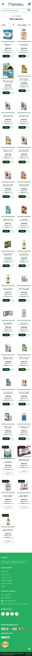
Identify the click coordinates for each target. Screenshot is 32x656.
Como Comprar (5, 574)
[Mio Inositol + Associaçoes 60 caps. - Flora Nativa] (28, 335)
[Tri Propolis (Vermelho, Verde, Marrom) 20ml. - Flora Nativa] (28, 231)
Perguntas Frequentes (6, 583)
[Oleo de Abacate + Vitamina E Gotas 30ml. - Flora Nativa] (12, 300)
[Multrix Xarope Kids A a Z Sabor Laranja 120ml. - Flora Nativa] (12, 92)
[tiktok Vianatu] (12, 614)
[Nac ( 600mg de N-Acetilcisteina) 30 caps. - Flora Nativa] (12, 335)
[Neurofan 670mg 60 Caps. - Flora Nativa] (28, 300)
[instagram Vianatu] (3, 614)
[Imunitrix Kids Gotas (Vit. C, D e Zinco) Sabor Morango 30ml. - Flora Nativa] (28, 369)
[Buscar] (29, 10)
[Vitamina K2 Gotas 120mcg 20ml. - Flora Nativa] (12, 127)
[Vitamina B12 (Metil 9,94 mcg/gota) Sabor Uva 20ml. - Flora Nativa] (28, 162)
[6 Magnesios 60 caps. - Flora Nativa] (28, 438)
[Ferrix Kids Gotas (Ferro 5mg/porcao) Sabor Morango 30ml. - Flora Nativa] (12, 404)
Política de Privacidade (6, 580)
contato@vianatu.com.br (9, 601)
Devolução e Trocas (6, 577)
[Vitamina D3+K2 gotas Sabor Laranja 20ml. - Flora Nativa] (28, 127)
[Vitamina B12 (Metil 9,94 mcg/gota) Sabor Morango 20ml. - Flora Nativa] (12, 196)
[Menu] (3, 4)
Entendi (28, 654)
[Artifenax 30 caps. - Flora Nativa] (12, 438)
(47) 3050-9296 (7, 598)
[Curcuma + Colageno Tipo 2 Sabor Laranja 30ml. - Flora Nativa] (28, 404)
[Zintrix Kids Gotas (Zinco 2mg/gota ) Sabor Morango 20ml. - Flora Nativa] (28, 90)
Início (12, 16)
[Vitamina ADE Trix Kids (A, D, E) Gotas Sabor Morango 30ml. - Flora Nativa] (12, 231)
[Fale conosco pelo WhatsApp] (29, 649)
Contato (3, 586)
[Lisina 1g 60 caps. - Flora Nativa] (28, 56)
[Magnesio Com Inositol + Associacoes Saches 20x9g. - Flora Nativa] (12, 56)
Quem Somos (4, 571)
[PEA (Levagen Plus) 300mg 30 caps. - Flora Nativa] (12, 265)
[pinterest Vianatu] (16, 614)
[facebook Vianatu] (7, 614)
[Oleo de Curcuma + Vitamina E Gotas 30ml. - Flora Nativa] (28, 265)
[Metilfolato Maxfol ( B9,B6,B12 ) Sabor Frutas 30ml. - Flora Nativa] (12, 369)
